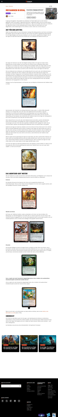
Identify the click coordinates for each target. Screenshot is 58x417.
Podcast (28, 389)
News (7, 6)
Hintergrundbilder (31, 391)
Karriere (39, 389)
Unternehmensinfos (41, 386)
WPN (38, 392)
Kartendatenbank (51, 394)
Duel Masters (30, 407)
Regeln (28, 388)
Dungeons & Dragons (29, 405)
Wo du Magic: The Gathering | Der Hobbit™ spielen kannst (47, 349)
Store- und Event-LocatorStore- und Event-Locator (52, 392)
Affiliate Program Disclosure (41, 394)
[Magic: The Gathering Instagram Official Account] (19, 401)
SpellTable (50, 397)
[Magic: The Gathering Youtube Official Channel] (14, 401)
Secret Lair (50, 396)
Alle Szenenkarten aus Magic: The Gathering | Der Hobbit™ (11, 348)
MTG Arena (50, 388)
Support (39, 390)
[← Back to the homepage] (29, 1)
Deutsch (28, 17)
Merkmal (11, 6)
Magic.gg (50, 389)
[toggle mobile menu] (2, 1)
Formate (28, 386)
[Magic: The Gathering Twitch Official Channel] (10, 401)
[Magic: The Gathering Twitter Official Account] (6, 401)
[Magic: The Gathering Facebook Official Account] (2, 401)
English (33, 17)
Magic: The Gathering (50, 386)
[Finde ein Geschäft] (20, 386)
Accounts (39, 387)
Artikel (28, 385)
